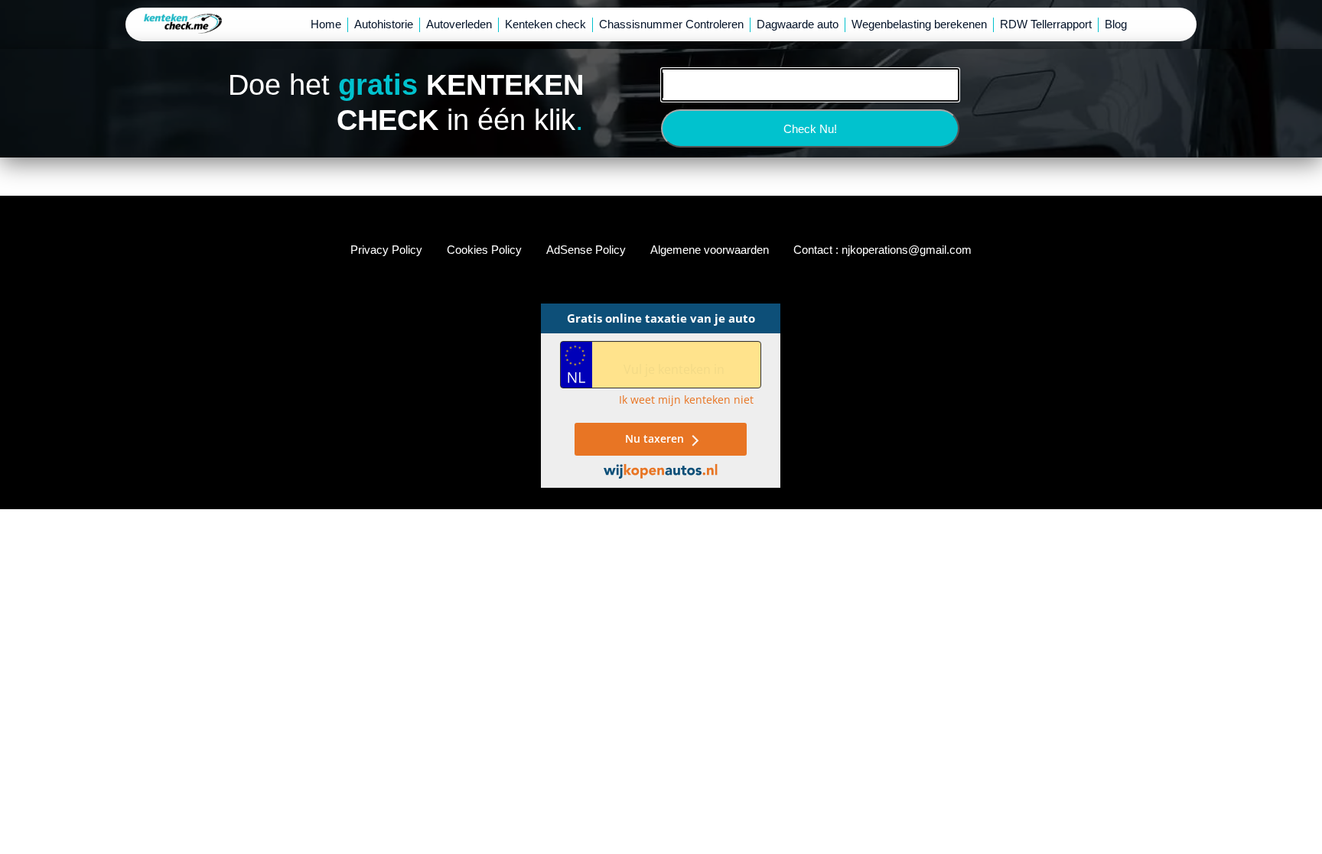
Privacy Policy (386, 249)
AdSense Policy (586, 249)
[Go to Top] (1299, 831)
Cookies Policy (484, 249)
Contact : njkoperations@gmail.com (882, 249)
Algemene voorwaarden (709, 249)
